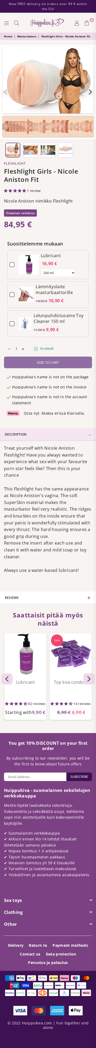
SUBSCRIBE (79, 776)
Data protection (61, 954)
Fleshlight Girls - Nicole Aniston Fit (65, 36)
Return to (38, 945)
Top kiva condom (70, 682)
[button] (15, 190)
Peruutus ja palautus (48, 962)
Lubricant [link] (51, 255)
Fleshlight (15, 163)
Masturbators (27, 36)
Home (8, 36)
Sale (57, 640)
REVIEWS (12, 597)
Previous (5, 92)
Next (90, 92)
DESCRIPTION (16, 434)
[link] (29, 265)
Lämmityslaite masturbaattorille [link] (54, 289)
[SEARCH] (17, 23)
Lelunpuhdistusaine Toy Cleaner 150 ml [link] (58, 318)
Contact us (30, 954)
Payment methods (70, 945)
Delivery (16, 945)
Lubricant (25, 682)
